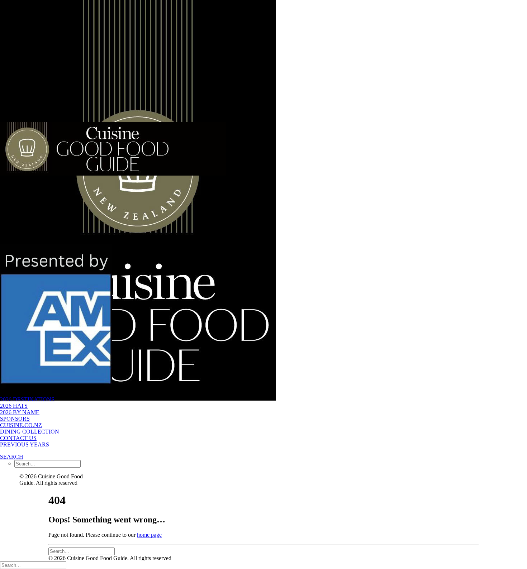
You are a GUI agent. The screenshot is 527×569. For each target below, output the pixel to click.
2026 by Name (19, 412)
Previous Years (24, 444)
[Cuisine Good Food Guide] (55, 122)
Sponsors (15, 419)
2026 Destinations (27, 399)
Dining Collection (29, 432)
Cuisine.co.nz (21, 425)
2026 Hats (14, 406)
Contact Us (18, 438)
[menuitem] (55, 406)
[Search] (81, 551)
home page (149, 535)
